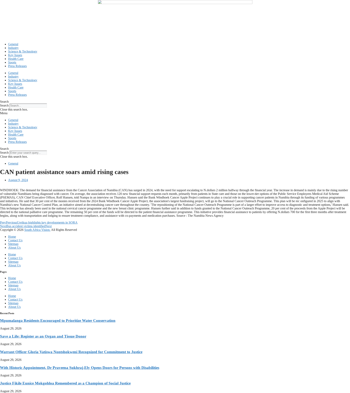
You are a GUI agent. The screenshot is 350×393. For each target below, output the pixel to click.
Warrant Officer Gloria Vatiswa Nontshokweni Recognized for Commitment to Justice (71, 352)
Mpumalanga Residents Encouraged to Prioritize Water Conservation (57, 320)
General (13, 44)
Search (4, 105)
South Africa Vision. (37, 229)
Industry (13, 48)
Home (12, 236)
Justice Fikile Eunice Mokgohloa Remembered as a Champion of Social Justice (65, 383)
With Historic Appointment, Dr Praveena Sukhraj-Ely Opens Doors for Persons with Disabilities (79, 368)
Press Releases (17, 66)
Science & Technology (22, 51)
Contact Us (15, 240)
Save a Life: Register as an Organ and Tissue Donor (43, 336)
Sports (12, 62)
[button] (175, 102)
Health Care (15, 58)
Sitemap (13, 244)
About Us (14, 247)
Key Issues (15, 55)
